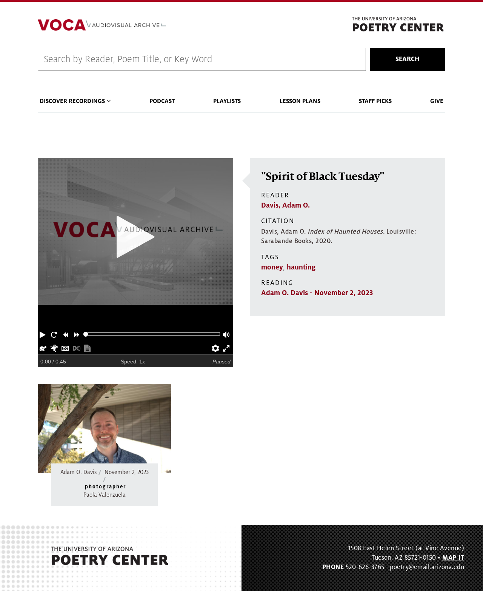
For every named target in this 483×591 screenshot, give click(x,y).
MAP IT (453, 557)
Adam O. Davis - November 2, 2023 (317, 293)
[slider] (85, 334)
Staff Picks (375, 101)
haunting (301, 267)
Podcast (162, 101)
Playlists (227, 101)
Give (436, 101)
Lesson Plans (300, 101)
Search (407, 59)
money (272, 267)
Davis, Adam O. (285, 205)
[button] (43, 334)
